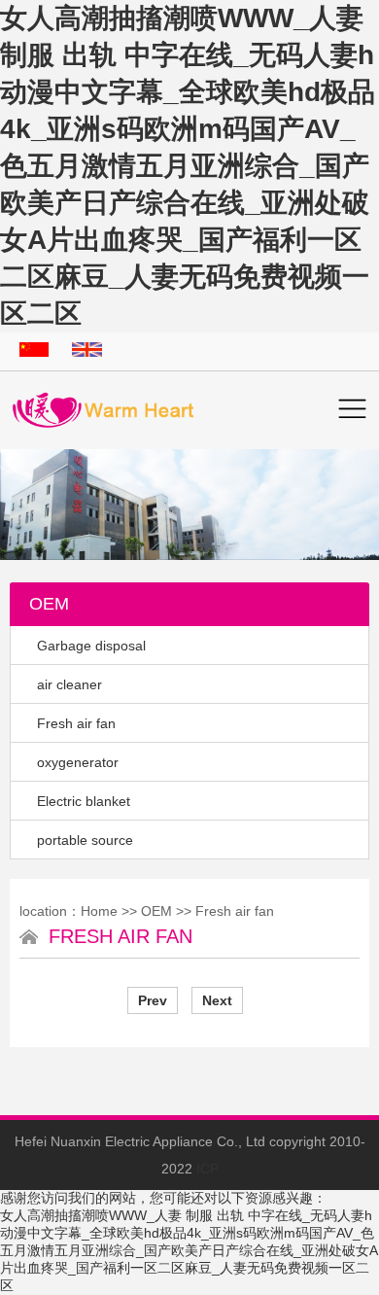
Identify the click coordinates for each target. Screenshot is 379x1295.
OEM (156, 911)
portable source (85, 840)
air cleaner (69, 684)
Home (99, 911)
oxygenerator (78, 762)
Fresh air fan (76, 723)
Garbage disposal (91, 645)
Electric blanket (83, 801)
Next (217, 1000)
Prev (152, 1000)
